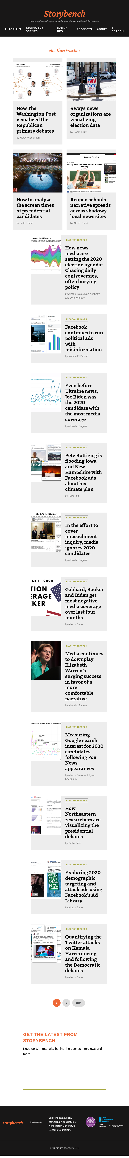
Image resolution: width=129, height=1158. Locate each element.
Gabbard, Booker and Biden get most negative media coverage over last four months (84, 603)
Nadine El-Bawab (78, 356)
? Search (118, 30)
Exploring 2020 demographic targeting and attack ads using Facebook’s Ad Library (83, 886)
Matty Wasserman (30, 137)
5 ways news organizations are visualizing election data (90, 116)
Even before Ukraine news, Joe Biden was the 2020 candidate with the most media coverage (82, 402)
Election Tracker (76, 240)
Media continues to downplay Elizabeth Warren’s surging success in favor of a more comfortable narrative (84, 676)
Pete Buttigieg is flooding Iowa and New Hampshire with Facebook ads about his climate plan (83, 472)
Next (78, 1002)
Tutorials (13, 29)
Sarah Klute (80, 132)
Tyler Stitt (73, 496)
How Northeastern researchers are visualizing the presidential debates (83, 822)
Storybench (64, 13)
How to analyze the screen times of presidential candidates (35, 207)
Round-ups (63, 30)
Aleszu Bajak (80, 223)
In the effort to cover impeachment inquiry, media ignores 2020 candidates (81, 539)
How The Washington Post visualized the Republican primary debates (36, 119)
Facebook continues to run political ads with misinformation (84, 338)
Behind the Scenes (35, 30)
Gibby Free (74, 843)
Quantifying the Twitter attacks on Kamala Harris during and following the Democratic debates (83, 953)
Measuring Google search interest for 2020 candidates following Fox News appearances (84, 751)
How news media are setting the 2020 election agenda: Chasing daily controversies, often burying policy (84, 267)
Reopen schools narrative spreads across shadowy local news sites (90, 207)
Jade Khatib (26, 223)
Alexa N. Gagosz (77, 426)
